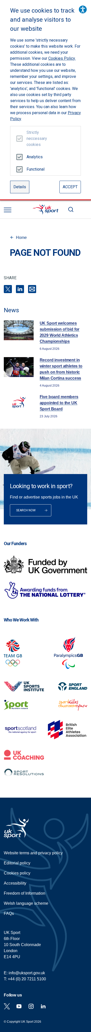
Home (21, 237)
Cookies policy (17, 873)
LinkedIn (20, 289)
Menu (7, 210)
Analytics (34, 156)
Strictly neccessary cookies (34, 138)
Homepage (45, 209)
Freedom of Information (24, 893)
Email (32, 289)
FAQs (9, 913)
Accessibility (15, 883)
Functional (34, 169)
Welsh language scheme (26, 903)
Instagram (31, 1006)
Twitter (7, 1006)
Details (19, 186)
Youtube (19, 1006)
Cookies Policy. (62, 58)
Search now (26, 510)
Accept (70, 186)
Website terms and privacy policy (33, 853)
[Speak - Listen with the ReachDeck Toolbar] (82, 9)
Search (70, 209)
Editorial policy (17, 863)
